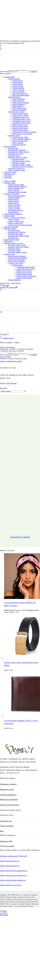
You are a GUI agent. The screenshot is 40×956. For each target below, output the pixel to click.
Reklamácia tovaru (7, 789)
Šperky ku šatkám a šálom (16, 170)
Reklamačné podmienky (9, 799)
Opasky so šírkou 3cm (15, 223)
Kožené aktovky (17, 82)
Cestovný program (18, 90)
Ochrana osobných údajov (9, 805)
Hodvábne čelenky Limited (21, 161)
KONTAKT (8, 177)
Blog (2, 831)
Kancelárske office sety (19, 93)
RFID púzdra (8, 241)
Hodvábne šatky (13, 148)
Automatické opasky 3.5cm (21, 119)
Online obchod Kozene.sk (9, 866)
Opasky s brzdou (13, 219)
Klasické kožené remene (20, 130)
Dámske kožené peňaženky (17, 256)
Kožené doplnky (9, 77)
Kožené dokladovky (18, 104)
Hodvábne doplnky (10, 228)
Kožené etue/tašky (18, 88)
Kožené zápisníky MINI (20, 137)
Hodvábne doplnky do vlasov (17, 157)
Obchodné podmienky (8, 795)
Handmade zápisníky (19, 145)
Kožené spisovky (17, 86)
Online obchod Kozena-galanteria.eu (13, 871)
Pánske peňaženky (18, 101)
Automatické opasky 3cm (20, 117)
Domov (2, 357)
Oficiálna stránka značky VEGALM (13, 856)
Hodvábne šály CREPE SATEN (18, 152)
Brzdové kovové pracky (20, 124)
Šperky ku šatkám (10, 181)
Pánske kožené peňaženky (16, 260)
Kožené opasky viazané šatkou (22, 134)
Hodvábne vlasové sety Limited (22, 166)
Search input (4, 71)
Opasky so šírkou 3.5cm (16, 221)
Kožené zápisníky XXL (20, 141)
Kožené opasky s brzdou (20, 115)
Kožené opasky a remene (16, 112)
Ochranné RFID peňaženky (13, 214)
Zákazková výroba (10, 172)
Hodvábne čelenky (18, 159)
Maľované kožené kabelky (21, 95)
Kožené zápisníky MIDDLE (21, 139)
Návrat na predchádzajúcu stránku (11, 361)
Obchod (8, 357)
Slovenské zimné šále (11, 227)
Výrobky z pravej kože (11, 194)
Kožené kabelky (17, 84)
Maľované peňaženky (19, 110)
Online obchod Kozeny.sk (9, 861)
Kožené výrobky (9, 254)
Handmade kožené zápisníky (17, 192)
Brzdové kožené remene (20, 126)
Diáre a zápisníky (18, 143)
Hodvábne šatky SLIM (15, 154)
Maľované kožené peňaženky (17, 258)
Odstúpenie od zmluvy (8, 784)
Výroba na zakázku (7, 846)
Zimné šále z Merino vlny (16, 168)
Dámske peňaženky (18, 99)
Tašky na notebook (18, 91)
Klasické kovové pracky (20, 128)
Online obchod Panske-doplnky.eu (13, 880)
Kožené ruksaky (17, 81)
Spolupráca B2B (9, 174)
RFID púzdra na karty (19, 108)
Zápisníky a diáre (13, 135)
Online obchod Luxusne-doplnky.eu (13, 875)
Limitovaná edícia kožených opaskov (24, 132)
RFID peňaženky (17, 106)
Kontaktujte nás (6, 821)
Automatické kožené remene (21, 123)
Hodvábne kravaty (14, 156)
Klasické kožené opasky (20, 113)
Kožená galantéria (14, 79)
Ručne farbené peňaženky (20, 102)
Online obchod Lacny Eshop (10, 885)
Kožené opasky (17, 265)
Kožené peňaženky (14, 97)
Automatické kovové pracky (21, 121)
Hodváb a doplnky (10, 146)
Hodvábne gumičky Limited (21, 165)
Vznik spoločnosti (6, 826)
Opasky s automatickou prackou (14, 218)
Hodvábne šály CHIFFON (17, 150)
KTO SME (7, 176)
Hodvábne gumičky (18, 163)
